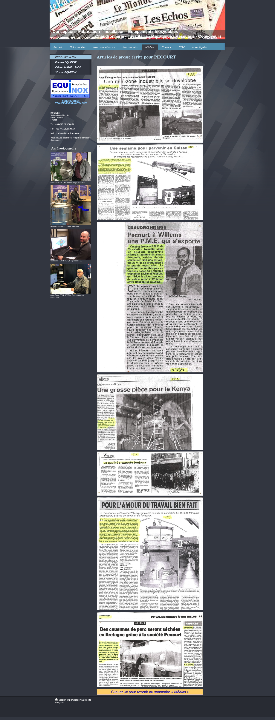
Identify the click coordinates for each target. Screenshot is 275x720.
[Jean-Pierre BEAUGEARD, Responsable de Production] (71, 279)
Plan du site (85, 700)
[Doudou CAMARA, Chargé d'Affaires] (71, 205)
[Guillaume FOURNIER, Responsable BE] (71, 244)
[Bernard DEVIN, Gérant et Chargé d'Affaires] (71, 166)
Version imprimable (68, 700)
